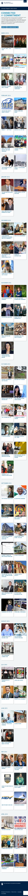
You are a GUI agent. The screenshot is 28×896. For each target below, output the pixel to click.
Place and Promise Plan (11, 19)
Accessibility (3, 893)
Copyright (19, 891)
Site (4, 27)
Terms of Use (13, 891)
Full (12, 27)
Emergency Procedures (5, 891)
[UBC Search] (25, 1)
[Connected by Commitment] (14, 14)
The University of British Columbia (10, 2)
